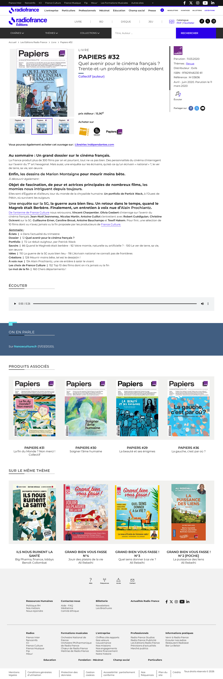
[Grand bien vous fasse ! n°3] (137, 512)
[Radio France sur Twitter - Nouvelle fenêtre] (190, 3)
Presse (152, 10)
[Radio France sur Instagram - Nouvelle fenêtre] (197, 3)
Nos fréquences (147, 673)
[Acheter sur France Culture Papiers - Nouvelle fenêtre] (114, 132)
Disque (126, 21)
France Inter (15, 3)
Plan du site (163, 673)
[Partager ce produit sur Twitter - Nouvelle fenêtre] (196, 108)
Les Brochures (104, 608)
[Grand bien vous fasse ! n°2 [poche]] (188, 512)
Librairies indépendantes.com (94, 144)
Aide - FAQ (67, 605)
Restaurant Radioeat (177, 642)
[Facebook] (201, 21)
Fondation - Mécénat (90, 659)
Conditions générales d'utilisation (40, 673)
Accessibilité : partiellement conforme (119, 673)
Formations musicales (74, 633)
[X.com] (207, 21)
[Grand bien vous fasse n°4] (86, 512)
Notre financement (107, 651)
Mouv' (94, 3)
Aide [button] (90, 583)
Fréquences (104, 583)
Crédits (177, 672)
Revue (190, 63)
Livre (78, 21)
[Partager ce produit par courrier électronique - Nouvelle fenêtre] (202, 108)
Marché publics (139, 648)
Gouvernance (103, 642)
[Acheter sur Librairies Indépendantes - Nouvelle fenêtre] (97, 132)
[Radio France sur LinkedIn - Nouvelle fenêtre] (187, 602)
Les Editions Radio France (145, 642)
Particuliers (155, 659)
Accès (118, 583)
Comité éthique (70, 610)
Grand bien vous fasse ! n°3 (137, 554)
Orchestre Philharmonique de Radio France (76, 644)
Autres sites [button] (137, 3)
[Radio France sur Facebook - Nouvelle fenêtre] (184, 3)
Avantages (185, 10)
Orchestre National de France (73, 639)
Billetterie (197, 10)
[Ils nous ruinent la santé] (34, 512)
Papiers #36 (188, 448)
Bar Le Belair (173, 645)
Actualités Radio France (145, 601)
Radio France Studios (143, 637)
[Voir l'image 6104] (20, 126)
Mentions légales (14, 673)
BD (101, 21)
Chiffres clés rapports (107, 637)
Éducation (119, 10)
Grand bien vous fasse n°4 (86, 554)
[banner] (111, 3)
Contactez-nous (70, 601)
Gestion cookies (90, 673)
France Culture (53, 3)
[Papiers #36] (188, 408)
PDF (179, 22)
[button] (162, 10)
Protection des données (69, 673)
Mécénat (104, 10)
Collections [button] (88, 33)
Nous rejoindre (34, 610)
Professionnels (139, 633)
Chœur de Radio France (74, 648)
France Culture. (111, 224)
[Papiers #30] (86, 408)
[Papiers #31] (34, 408)
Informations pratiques (179, 633)
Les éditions (210, 10)
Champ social (137, 10)
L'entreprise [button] (51, 10)
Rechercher (189, 33)
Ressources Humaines (39, 601)
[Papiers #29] (137, 408)
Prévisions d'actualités (143, 645)
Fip (86, 3)
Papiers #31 (34, 448)
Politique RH (33, 605)
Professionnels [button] (87, 10)
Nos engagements (106, 648)
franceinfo (30, 3)
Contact (132, 583)
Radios (30, 633)
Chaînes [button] (15, 33)
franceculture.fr (26, 346)
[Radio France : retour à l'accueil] (24, 10)
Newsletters (172, 10)
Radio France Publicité (143, 640)
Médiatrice (67, 608)
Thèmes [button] (50, 33)
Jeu (150, 21)
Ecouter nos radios (176, 640)
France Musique (72, 3)
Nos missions (103, 645)
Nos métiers (33, 608)
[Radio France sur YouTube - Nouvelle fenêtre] (205, 3)
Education (50, 659)
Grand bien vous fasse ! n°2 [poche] (189, 554)
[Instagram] (213, 21)
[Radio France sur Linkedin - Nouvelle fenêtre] (212, 3)
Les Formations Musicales (114, 3)
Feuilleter (188, 22)
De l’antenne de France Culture (29, 212)
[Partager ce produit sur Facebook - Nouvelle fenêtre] (191, 108)
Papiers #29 (137, 448)
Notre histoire (103, 653)
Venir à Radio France (177, 637)
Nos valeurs (102, 640)
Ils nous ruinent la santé (34, 554)
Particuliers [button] (68, 10)
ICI (40, 3)
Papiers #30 (85, 448)
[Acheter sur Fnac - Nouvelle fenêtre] (84, 132)
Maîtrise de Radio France (75, 651)
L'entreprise (103, 633)
